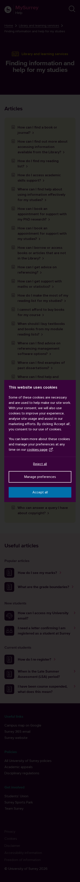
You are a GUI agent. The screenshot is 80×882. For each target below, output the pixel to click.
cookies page (37, 449)
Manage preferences (40, 477)
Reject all (40, 464)
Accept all (40, 492)
